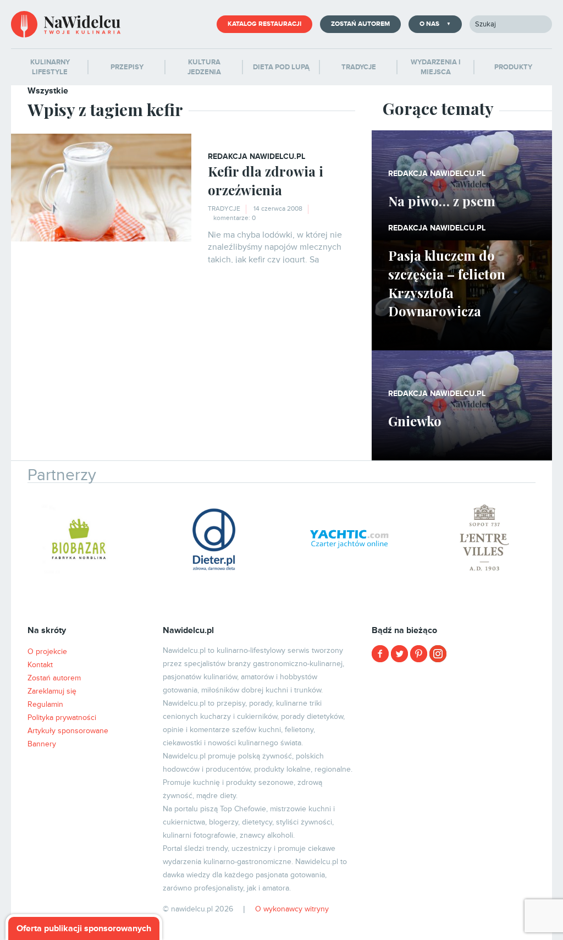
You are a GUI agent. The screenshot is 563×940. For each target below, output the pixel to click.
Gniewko (414, 421)
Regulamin (45, 704)
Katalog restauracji (264, 24)
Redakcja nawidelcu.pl (256, 156)
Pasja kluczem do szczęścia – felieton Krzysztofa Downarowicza (446, 283)
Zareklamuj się (51, 691)
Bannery (41, 744)
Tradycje (224, 209)
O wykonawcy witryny (292, 909)
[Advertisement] (462, 740)
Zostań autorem (360, 24)
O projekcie (47, 651)
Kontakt (40, 664)
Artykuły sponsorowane (67, 730)
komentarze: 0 (234, 218)
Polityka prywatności (61, 717)
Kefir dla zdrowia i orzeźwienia (265, 180)
